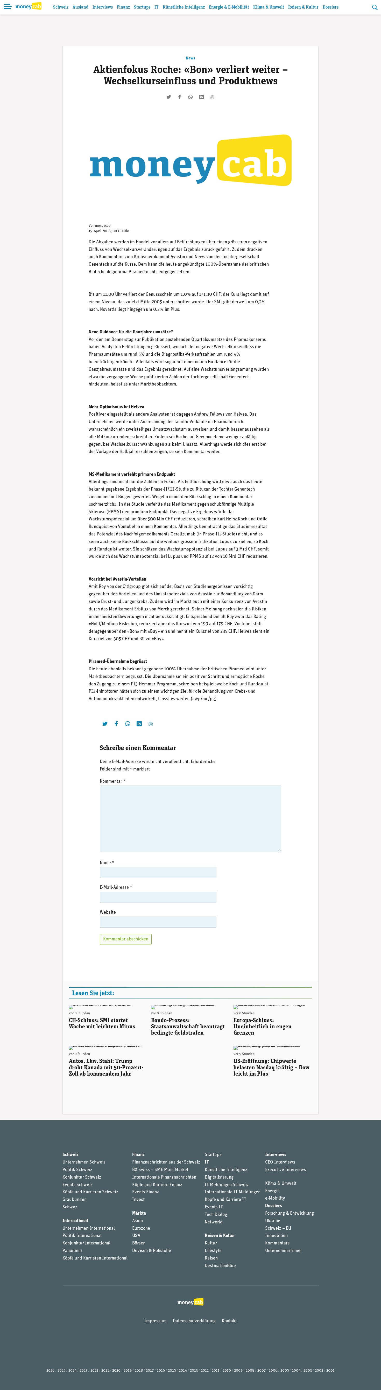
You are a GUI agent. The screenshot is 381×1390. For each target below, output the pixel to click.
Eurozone (141, 1228)
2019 (128, 1371)
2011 (216, 1371)
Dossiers (330, 7)
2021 (105, 1371)
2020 (116, 1371)
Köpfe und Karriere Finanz (157, 1185)
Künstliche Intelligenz (184, 7)
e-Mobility (275, 1198)
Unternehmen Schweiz (83, 1162)
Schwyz (69, 1207)
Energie (272, 1191)
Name (107, 863)
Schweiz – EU (278, 1228)
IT (156, 7)
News (190, 58)
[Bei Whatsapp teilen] (190, 97)
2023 (83, 1371)
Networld (214, 1222)
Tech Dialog (216, 1215)
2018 (139, 1371)
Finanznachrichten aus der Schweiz (166, 1162)
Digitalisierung (219, 1177)
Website (108, 912)
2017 (150, 1371)
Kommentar (112, 781)
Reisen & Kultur (303, 7)
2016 (161, 1371)
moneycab (103, 226)
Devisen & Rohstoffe (151, 1251)
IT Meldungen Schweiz (227, 1185)
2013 (194, 1371)
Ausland (80, 7)
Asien (137, 1221)
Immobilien (276, 1236)
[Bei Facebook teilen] (180, 97)
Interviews (103, 7)
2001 (330, 1371)
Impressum (155, 1321)
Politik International (82, 1236)
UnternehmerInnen (283, 1251)
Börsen (138, 1243)
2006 (273, 1371)
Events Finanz (145, 1192)
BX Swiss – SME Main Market (160, 1170)
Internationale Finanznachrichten (164, 1177)
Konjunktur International (86, 1243)
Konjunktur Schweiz (81, 1177)
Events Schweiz (77, 1185)
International (75, 1221)
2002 (319, 1371)
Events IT (214, 1207)
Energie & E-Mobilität (229, 7)
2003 (308, 1371)
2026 (50, 1371)
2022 (94, 1371)
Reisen (211, 1258)
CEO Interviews (280, 1162)
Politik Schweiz (77, 1170)
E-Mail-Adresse (116, 887)
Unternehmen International (88, 1228)
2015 (172, 1371)
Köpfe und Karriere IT (225, 1200)
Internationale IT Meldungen (232, 1192)
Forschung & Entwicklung (289, 1213)
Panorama (72, 1251)
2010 (227, 1371)
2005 (284, 1371)
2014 (183, 1371)
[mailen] (212, 97)
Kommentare (277, 1243)
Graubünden (74, 1200)
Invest (138, 1200)
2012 (205, 1371)
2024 (72, 1371)
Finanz (123, 7)
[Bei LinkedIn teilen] (201, 97)
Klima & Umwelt (268, 7)
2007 (261, 1371)
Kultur (211, 1243)
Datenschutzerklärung (194, 1321)
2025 (61, 1371)
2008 (250, 1371)
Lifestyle (213, 1251)
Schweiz (60, 7)
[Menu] (8, 7)
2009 (238, 1371)
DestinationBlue (220, 1266)
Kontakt (229, 1321)
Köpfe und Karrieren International (95, 1258)
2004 (296, 1371)
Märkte (139, 1213)
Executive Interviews (285, 1170)
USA (136, 1236)
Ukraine (272, 1221)
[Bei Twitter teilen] (169, 97)
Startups (142, 7)
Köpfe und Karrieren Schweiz (90, 1192)
